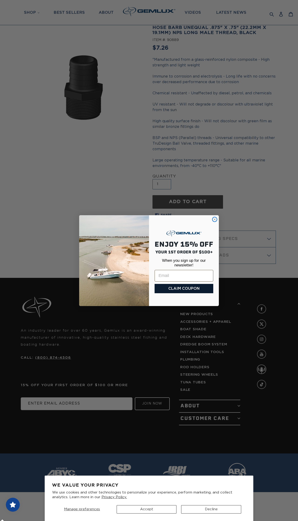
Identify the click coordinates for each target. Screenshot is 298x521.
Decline (211, 509)
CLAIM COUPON (184, 288)
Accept (146, 509)
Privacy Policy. (114, 497)
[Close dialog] (214, 219)
